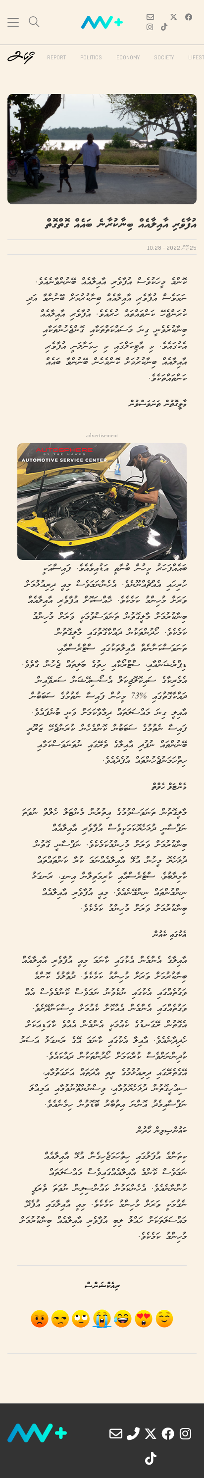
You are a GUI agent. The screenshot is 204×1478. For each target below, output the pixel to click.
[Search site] (34, 23)
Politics (91, 58)
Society (164, 58)
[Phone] (133, 1433)
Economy (128, 58)
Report (56, 58)
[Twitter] (150, 1433)
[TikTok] (150, 1458)
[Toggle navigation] (13, 22)
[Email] (116, 1433)
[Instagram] (185, 1433)
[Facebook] (168, 1433)
